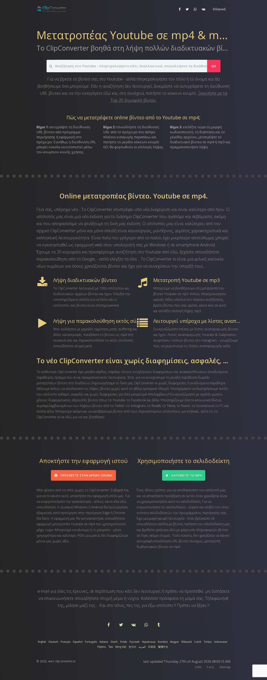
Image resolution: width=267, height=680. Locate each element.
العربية (142, 647)
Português (91, 642)
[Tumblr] (158, 625)
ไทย (110, 647)
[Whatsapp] (146, 625)
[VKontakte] (134, 625)
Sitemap (224, 667)
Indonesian (220, 642)
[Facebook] (109, 625)
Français (66, 642)
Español (77, 642)
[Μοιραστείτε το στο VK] (203, 9)
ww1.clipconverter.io (62, 661)
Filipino (101, 647)
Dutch (114, 642)
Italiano (103, 642)
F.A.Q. (210, 667)
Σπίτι (198, 667)
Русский (134, 642)
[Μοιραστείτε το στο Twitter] (187, 9)
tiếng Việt (120, 647)
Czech (197, 642)
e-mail (43, 591)
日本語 (152, 647)
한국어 (132, 647)
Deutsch (53, 642)
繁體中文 (163, 647)
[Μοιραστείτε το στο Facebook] (179, 9)
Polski (123, 642)
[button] (219, 9)
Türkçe (208, 642)
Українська (148, 642)
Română (163, 642)
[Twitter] (121, 625)
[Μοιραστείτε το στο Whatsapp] (195, 9)
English (42, 642)
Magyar (174, 642)
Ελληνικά (186, 642)
